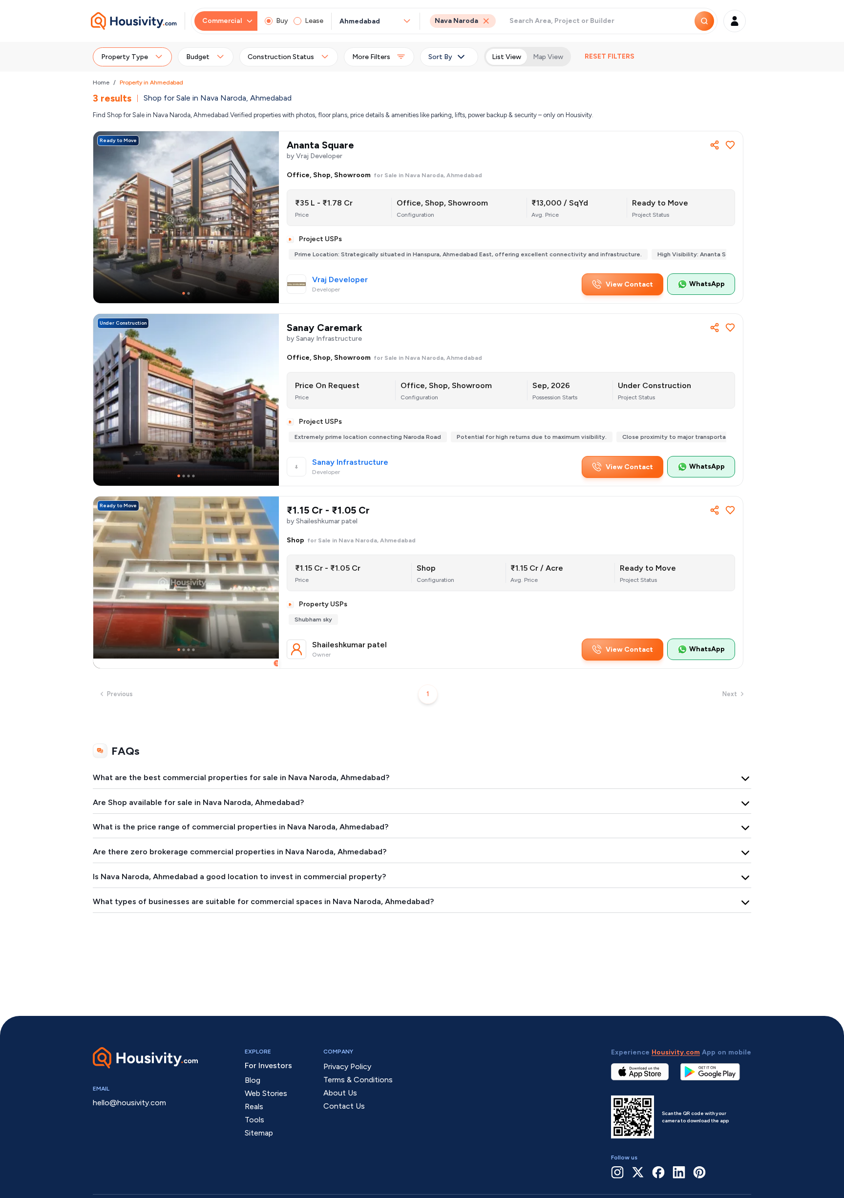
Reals (254, 1106)
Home (101, 82)
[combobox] (370, 21)
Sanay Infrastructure (350, 462)
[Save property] (730, 145)
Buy (282, 21)
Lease (314, 21)
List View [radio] (506, 57)
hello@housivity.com (129, 1102)
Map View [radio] (548, 57)
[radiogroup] (527, 56)
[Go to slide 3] (188, 476)
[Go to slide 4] (193, 476)
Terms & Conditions (358, 1079)
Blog (252, 1080)
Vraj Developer (340, 280)
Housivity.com (676, 1052)
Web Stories (266, 1093)
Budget (198, 57)
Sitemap (259, 1132)
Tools (254, 1119)
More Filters (371, 57)
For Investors (268, 1065)
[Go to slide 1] (183, 293)
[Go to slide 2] (188, 293)
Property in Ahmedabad (151, 82)
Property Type (124, 57)
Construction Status (281, 57)
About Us (340, 1092)
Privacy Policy (347, 1066)
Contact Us (344, 1106)
